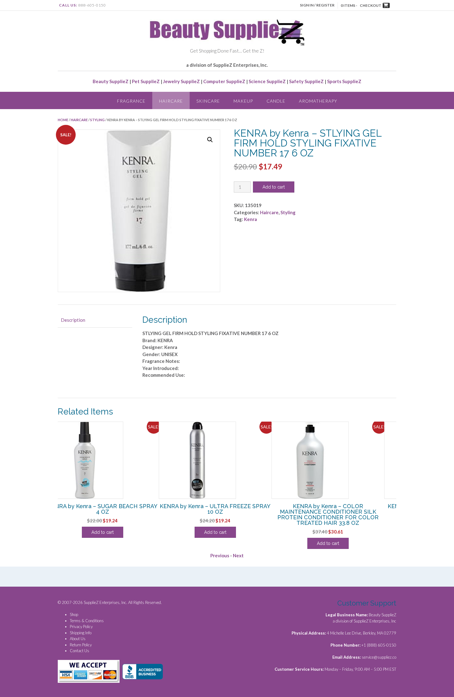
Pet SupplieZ (146, 81)
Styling (97, 120)
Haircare (171, 101)
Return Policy (81, 644)
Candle (276, 101)
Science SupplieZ (267, 81)
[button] (210, 139)
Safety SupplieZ (306, 81)
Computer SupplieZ (224, 81)
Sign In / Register (317, 5)
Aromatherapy (318, 101)
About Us (78, 638)
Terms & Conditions (87, 620)
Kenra (250, 219)
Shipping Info (80, 632)
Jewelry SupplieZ (181, 81)
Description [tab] (73, 320)
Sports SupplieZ (344, 81)
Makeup (243, 101)
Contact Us (79, 650)
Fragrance (131, 101)
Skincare (208, 101)
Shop (74, 614)
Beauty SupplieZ (110, 81)
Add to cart (274, 187)
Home (63, 120)
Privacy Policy (81, 626)
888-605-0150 (92, 5)
